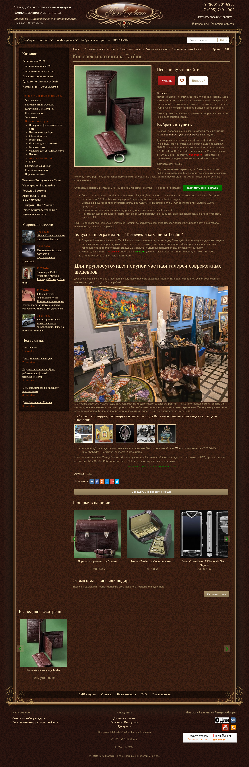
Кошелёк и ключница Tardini (43, 670)
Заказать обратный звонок (214, 17)
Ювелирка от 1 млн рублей (39, 185)
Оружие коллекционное (37, 76)
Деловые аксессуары (37, 121)
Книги (32, 161)
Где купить (124, 726)
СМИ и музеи (87, 694)
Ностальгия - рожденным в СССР (40, 88)
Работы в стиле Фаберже (39, 104)
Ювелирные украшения (37, 165)
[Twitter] (117, 481)
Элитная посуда (34, 100)
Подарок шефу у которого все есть (46, 127)
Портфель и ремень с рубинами (97, 561)
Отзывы (106, 694)
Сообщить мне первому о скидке (151, 491)
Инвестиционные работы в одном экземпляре (39, 212)
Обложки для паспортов (43, 143)
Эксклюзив (31, 117)
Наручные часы (34, 113)
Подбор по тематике (35, 40)
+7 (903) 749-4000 (218, 10)
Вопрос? (198, 80)
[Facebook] (97, 481)
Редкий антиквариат (36, 170)
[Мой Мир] (107, 481)
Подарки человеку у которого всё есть (35, 722)
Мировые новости (37, 224)
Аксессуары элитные (41, 157)
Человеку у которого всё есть (42, 95)
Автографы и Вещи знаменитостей (34, 198)
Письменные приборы (41, 132)
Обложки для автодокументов (46, 150)
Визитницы (35, 139)
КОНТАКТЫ (121, 40)
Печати (33, 154)
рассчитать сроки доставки (203, 187)
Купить (167, 80)
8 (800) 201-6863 (219, 4)
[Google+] (112, 481)
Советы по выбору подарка (28, 718)
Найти (223, 40)
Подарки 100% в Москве (38, 205)
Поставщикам (161, 694)
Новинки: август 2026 (36, 66)
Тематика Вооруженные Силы (41, 180)
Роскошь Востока (34, 190)
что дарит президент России (182, 134)
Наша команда (126, 694)
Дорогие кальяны (35, 174)
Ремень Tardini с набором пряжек (151, 561)
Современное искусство (38, 71)
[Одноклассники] (102, 481)
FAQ (144, 694)
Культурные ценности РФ (39, 108)
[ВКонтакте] (92, 481)
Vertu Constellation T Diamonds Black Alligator (204, 563)
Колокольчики (37, 147)
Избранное (202, 24)
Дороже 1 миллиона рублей (40, 81)
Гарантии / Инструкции (124, 722)
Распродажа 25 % (33, 61)
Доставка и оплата (124, 718)
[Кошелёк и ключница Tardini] (113, 115)
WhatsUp (180, 448)
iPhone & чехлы (38, 136)
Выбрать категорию (93, 40)
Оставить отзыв (216, 594)
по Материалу (65, 40)
